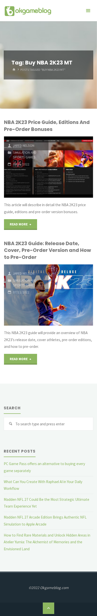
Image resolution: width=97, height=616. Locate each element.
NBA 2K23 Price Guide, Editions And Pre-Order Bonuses (47, 125)
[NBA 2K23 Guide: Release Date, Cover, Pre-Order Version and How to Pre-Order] (70, 295)
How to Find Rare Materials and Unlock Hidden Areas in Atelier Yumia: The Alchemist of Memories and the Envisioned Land (47, 542)
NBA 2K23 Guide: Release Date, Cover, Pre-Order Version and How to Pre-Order (47, 250)
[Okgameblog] (28, 10)
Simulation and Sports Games (24, 154)
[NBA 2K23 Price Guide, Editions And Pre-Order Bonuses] (70, 167)
